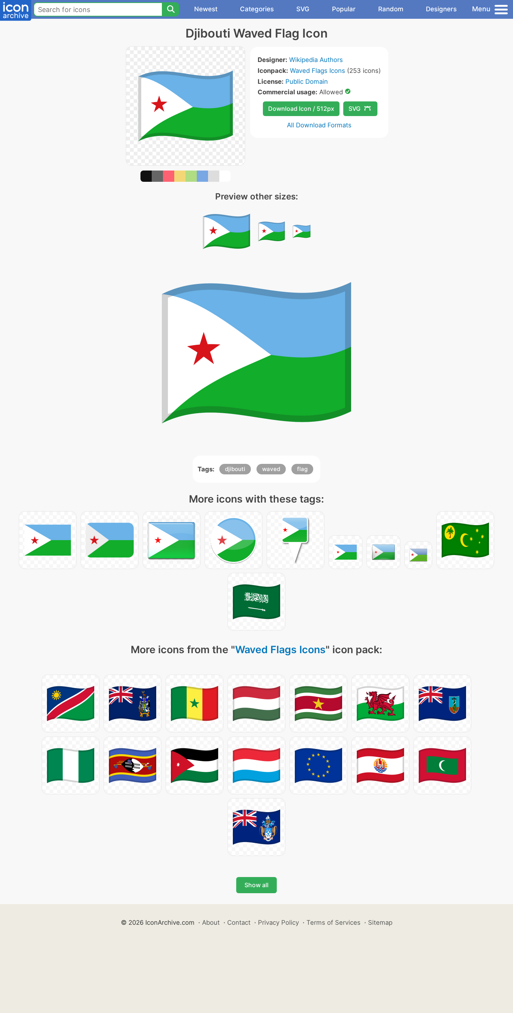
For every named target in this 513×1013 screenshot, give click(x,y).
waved (271, 469)
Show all (256, 885)
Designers (441, 9)
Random (390, 9)
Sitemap (380, 922)
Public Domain (306, 81)
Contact (238, 922)
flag (302, 469)
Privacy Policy (278, 922)
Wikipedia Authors (316, 59)
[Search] (170, 9)
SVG (302, 9)
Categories (257, 9)
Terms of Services (333, 922)
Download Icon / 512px (301, 108)
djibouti (235, 469)
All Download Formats (319, 125)
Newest (205, 9)
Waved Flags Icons (317, 70)
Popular (344, 9)
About (211, 922)
